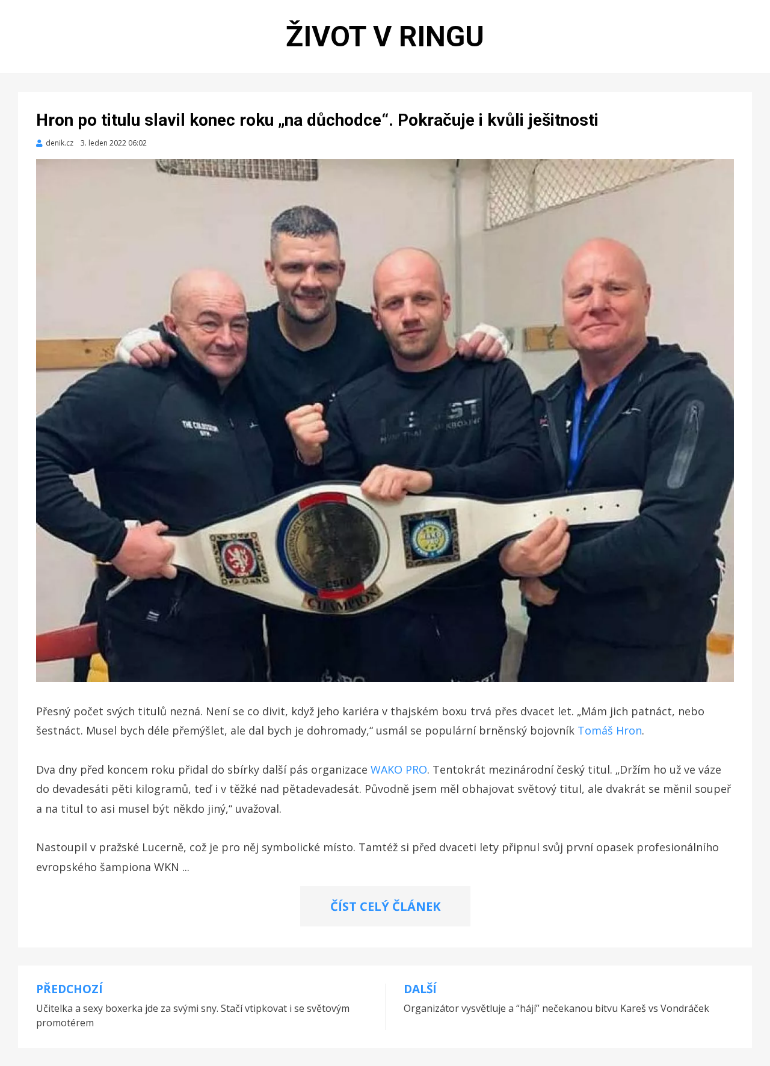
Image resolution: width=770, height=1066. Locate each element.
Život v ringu (385, 36)
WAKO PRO (399, 769)
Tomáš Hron (610, 730)
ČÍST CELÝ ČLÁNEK (385, 906)
